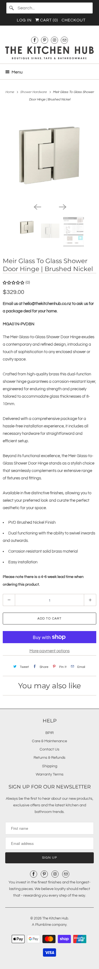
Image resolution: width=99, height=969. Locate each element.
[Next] (62, 207)
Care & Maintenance (49, 741)
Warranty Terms (50, 774)
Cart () (48, 20)
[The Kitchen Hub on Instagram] (54, 40)
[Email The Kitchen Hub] (64, 40)
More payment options (49, 651)
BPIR (49, 733)
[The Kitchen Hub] (49, 52)
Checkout (74, 20)
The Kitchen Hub (55, 918)
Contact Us (49, 749)
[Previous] (37, 207)
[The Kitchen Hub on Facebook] (34, 40)
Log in (24, 20)
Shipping (49, 766)
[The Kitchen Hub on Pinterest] (44, 40)
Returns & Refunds (49, 758)
